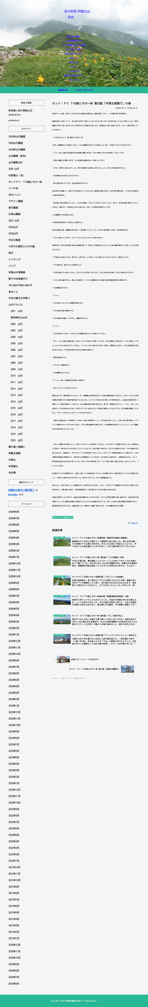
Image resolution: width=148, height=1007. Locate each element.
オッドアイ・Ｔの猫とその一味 (63, 517)
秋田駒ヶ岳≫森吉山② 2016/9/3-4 (20, 112)
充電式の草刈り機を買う (21, 490)
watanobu (13, 494)
